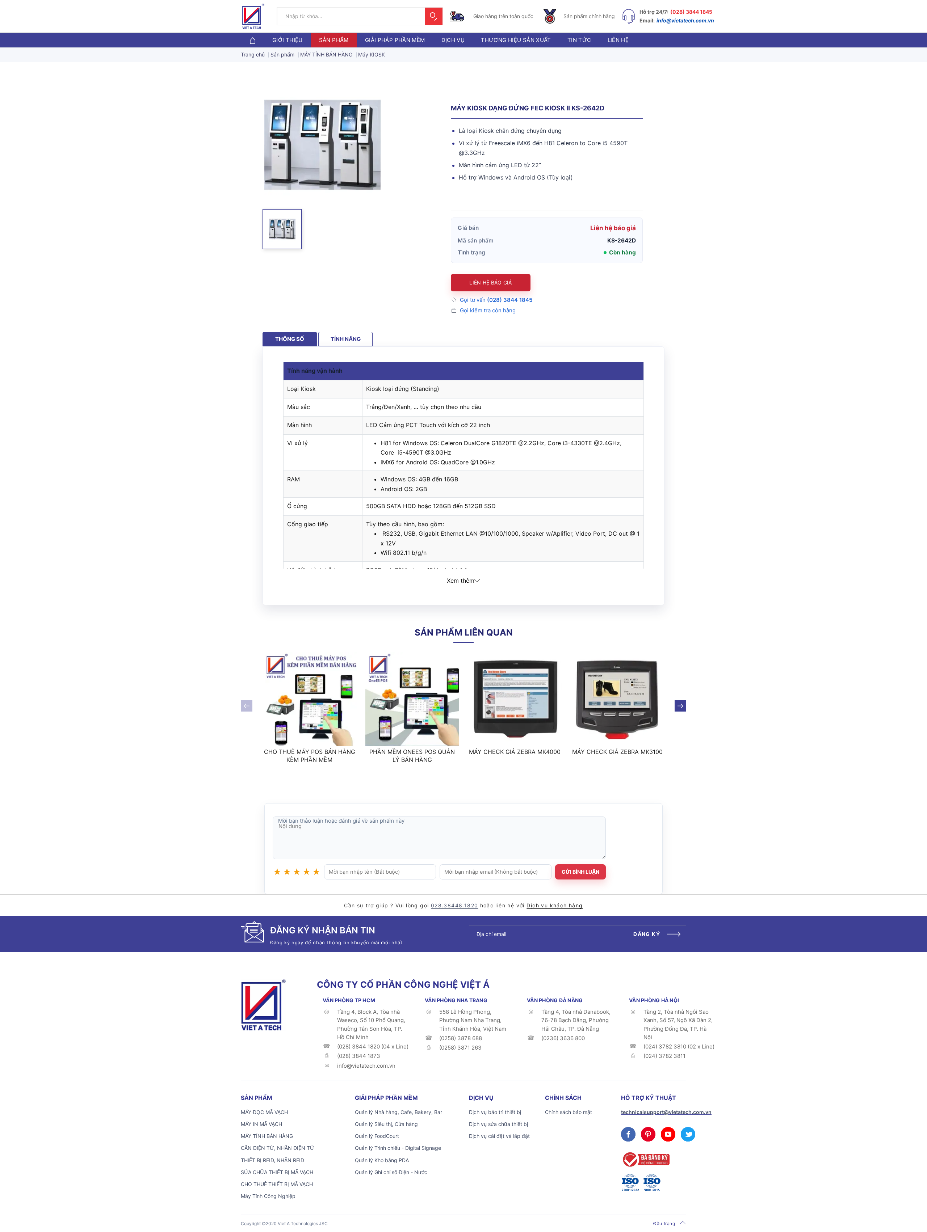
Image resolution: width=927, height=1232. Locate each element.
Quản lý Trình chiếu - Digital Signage (398, 1148)
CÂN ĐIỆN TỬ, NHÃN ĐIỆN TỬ (277, 1148)
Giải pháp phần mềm (395, 40)
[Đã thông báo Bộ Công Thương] (645, 1159)
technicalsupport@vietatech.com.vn (666, 1112)
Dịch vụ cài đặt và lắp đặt (499, 1136)
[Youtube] (668, 1134)
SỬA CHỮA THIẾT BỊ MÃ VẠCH (277, 1172)
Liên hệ (618, 40)
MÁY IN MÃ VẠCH (261, 1124)
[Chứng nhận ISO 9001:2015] (652, 1183)
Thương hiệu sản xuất (516, 40)
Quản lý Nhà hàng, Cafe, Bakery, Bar (398, 1112)
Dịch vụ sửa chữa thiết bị (498, 1124)
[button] (282, 229)
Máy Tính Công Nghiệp (268, 1196)
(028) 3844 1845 (691, 12)
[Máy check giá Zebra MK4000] (515, 699)
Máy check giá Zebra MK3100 (617, 751)
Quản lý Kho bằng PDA (382, 1160)
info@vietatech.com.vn (685, 20)
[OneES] (263, 1004)
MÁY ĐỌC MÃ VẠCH (264, 1112)
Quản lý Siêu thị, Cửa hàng (386, 1124)
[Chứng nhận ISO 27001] (630, 1183)
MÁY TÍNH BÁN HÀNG (267, 1136)
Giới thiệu (287, 40)
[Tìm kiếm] (433, 16)
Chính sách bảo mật (568, 1112)
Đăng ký (646, 934)
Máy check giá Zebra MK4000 (515, 751)
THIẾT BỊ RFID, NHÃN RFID (272, 1160)
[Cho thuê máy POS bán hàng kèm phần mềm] (310, 699)
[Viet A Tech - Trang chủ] (253, 16)
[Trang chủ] (252, 40)
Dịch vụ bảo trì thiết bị (495, 1112)
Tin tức (579, 40)
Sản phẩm (334, 40)
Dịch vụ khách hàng (555, 905)
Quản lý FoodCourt (377, 1136)
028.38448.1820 (454, 905)
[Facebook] (628, 1134)
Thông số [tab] (289, 339)
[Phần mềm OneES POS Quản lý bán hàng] (412, 699)
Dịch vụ (453, 40)
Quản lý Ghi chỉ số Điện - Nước (391, 1172)
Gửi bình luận (580, 872)
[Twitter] (688, 1134)
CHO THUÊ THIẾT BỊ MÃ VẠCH (277, 1184)
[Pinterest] (648, 1134)
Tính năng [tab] (346, 339)
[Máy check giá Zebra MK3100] (618, 699)
